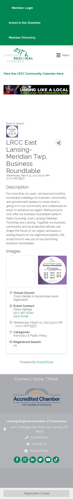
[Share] (59, 143)
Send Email (20, 316)
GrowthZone (44, 362)
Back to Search (15, 123)
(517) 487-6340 (23, 312)
